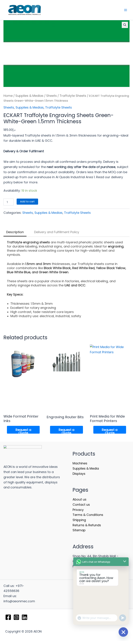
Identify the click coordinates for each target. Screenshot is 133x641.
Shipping (79, 520)
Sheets (51, 95)
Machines (80, 463)
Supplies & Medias (29, 95)
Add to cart (27, 201)
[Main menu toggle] (126, 10)
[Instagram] (16, 617)
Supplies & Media (86, 468)
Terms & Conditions (88, 515)
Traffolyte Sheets (73, 95)
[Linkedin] (24, 617)
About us (79, 499)
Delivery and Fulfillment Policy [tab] (56, 232)
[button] (125, 25)
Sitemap (79, 530)
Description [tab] (15, 232)
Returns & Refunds (87, 525)
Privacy (78, 510)
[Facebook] (8, 617)
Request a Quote (23, 431)
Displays (79, 473)
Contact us (81, 504)
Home (8, 95)
